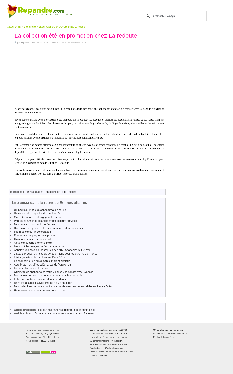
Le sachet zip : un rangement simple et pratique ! (43, 260)
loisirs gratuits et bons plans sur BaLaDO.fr (39, 257)
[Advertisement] (89, 75)
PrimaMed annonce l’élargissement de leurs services (45, 220)
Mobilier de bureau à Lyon (164, 337)
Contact (51, 341)
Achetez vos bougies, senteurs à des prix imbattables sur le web (52, 249)
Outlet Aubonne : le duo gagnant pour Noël (39, 217)
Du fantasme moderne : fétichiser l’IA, (106, 341)
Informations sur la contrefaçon (32, 231)
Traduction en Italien (98, 355)
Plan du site (54, 337)
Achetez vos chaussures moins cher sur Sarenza (64, 313)
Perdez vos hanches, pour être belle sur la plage (66, 309)
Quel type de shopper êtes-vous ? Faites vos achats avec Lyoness (53, 271)
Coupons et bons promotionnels (33, 242)
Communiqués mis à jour (37, 337)
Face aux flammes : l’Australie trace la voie (108, 344)
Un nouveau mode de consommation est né (40, 209)
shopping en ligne (56, 191)
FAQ (44, 341)
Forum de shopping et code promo (34, 235)
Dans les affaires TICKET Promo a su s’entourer (43, 282)
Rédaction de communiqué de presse (42, 330)
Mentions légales (33, 341)
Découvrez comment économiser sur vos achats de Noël (48, 275)
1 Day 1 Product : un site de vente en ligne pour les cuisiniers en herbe (55, 253)
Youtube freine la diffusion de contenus (106, 348)
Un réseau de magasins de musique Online (39, 213)
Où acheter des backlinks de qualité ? (170, 333)
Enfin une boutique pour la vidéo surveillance (40, 279)
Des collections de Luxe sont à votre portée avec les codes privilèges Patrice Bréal (63, 286)
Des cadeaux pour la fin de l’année (34, 224)
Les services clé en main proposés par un (108, 337)
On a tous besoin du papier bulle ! (34, 239)
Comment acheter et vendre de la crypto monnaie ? (112, 352)
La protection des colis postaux (32, 268)
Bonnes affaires (34, 191)
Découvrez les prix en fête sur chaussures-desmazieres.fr (48, 228)
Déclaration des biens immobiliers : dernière (109, 333)
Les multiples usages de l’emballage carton (39, 246)
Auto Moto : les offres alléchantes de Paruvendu (42, 264)
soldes (72, 191)
